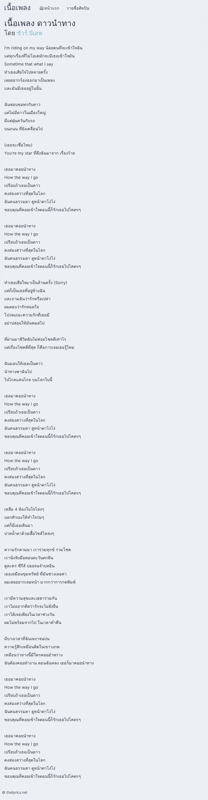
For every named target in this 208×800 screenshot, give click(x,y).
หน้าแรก (51, 8)
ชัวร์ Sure (29, 33)
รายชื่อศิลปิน (78, 8)
